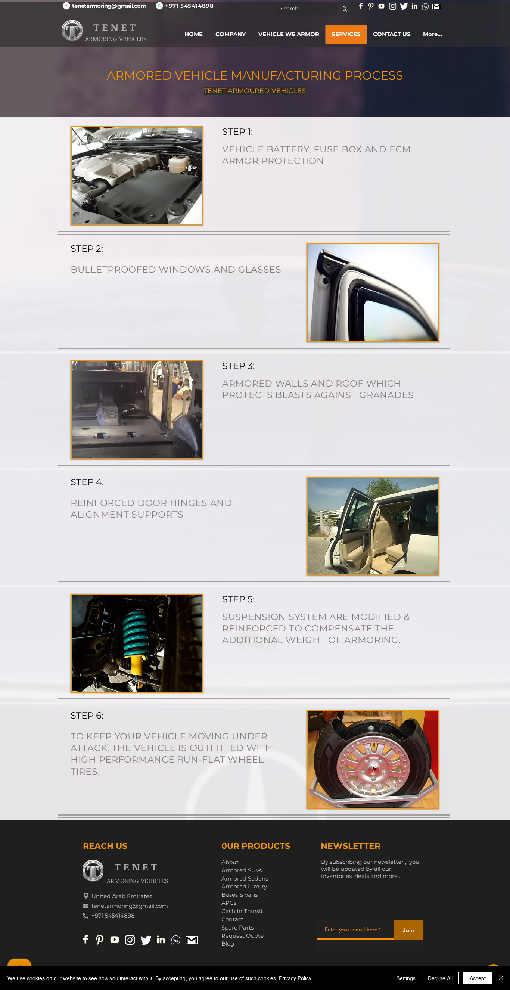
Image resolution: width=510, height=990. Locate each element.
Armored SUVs (241, 870)
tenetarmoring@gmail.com (129, 905)
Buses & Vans (239, 894)
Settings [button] (406, 978)
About (230, 862)
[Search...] (344, 8)
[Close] (501, 978)
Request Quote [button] (242, 935)
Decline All (440, 978)
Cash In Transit (242, 911)
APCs (228, 902)
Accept (478, 978)
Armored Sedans (244, 878)
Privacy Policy (295, 978)
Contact (232, 919)
